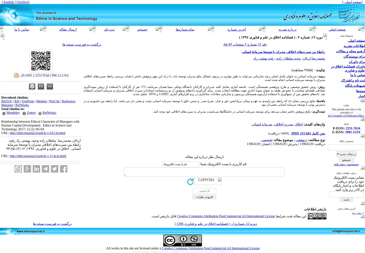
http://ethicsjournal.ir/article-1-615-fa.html (37, 133)
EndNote (28, 101)
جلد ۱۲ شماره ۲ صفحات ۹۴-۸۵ (245, 44)
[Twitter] (54, 169)
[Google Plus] (27, 169)
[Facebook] (63, 169)
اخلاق (299, 124)
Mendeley (13, 112)
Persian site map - (141, 251)
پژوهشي (301, 140)
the (330, 115)
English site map (160, 251)
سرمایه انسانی (262, 124)
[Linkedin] (36, 169)
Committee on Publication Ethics (348, 115)
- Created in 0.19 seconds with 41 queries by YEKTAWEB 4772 (201, 251)
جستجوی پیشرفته (346, 164)
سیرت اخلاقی (283, 124)
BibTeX (6, 101)
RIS (17, 101)
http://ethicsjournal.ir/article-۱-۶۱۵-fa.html (38, 156)
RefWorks (22, 105)
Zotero (31, 112)
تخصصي (266, 140)
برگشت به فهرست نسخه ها (82, 44)
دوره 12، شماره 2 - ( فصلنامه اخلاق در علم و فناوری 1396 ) (216, 224)
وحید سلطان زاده (288, 58)
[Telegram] (45, 169)
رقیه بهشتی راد (264, 58)
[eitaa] (18, 169)
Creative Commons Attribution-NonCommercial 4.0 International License (226, 216)
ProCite (54, 101)
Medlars (41, 101)
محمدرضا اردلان (313, 58)
